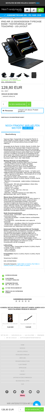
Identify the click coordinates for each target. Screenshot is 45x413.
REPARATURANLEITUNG (22, 361)
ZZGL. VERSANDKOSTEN (8, 82)
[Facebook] (6, 391)
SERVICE (22, 348)
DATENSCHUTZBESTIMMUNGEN (22, 377)
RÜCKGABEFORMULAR (22, 355)
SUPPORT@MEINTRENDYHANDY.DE (30, 338)
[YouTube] (30, 391)
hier (37, 3)
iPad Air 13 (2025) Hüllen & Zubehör (19, 265)
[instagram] (38, 391)
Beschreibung (11, 134)
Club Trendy (22, 364)
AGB (22, 384)
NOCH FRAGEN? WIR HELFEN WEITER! (22, 127)
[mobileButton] (34, 10)
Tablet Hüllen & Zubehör (24, 264)
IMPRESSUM (22, 368)
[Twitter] (14, 391)
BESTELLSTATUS (23, 351)
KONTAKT (22, 374)
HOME (22, 345)
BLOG (22, 371)
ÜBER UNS (22, 358)
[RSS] (22, 391)
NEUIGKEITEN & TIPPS (22, 381)
